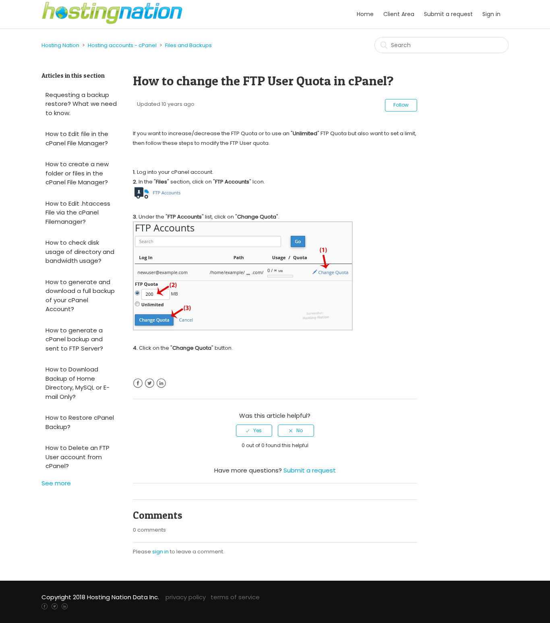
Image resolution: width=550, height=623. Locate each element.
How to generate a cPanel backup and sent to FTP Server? (74, 339)
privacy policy (185, 597)
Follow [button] (401, 104)
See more (56, 483)
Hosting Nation (60, 45)
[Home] (112, 22)
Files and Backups (188, 45)
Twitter (150, 383)
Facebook (138, 383)
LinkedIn (161, 383)
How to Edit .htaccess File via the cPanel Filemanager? (77, 212)
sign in (160, 551)
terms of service (235, 597)
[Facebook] (44, 606)
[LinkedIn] (65, 606)
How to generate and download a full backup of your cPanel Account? (80, 296)
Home (365, 14)
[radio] (254, 431)
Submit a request (448, 14)
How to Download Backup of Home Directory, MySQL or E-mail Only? (77, 383)
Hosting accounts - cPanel (122, 45)
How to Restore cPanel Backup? (79, 422)
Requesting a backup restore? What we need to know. (81, 104)
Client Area (398, 14)
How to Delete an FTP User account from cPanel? (77, 457)
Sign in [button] (491, 14)
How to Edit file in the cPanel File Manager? (76, 138)
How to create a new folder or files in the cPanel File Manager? (77, 173)
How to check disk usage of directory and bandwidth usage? (79, 251)
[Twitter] (55, 606)
